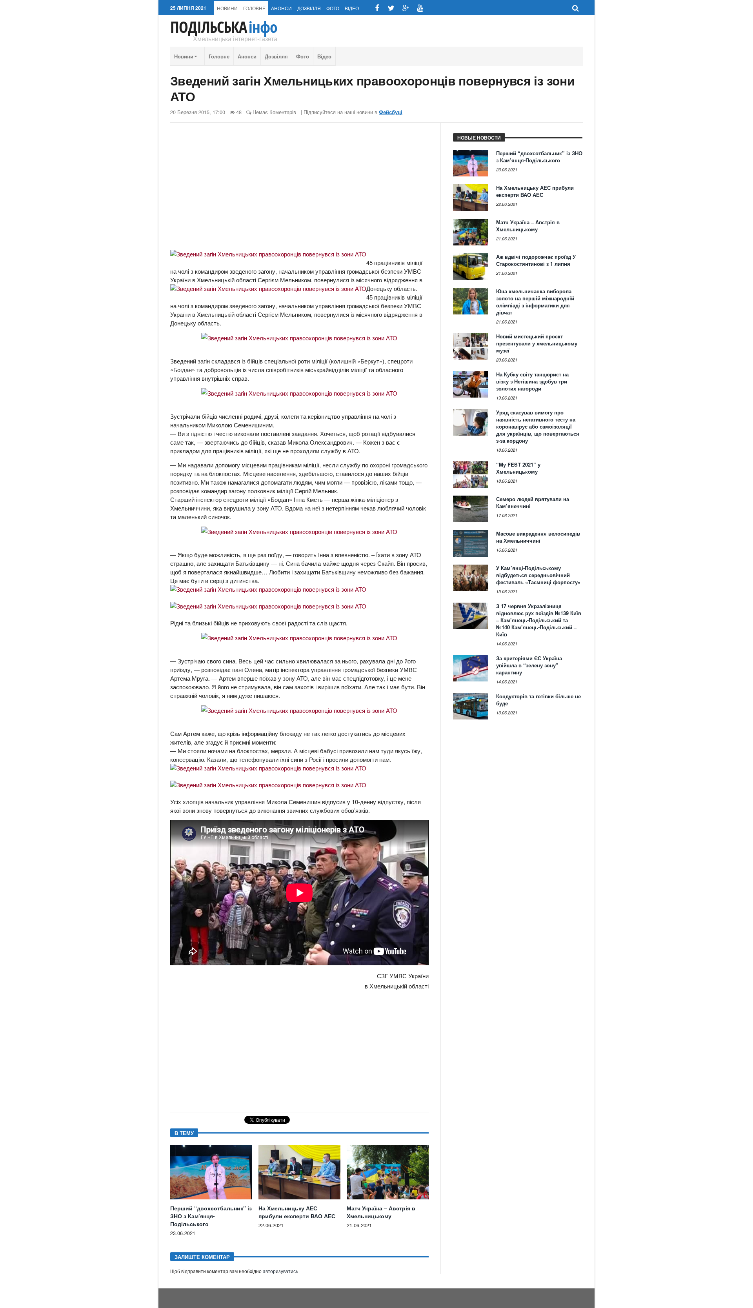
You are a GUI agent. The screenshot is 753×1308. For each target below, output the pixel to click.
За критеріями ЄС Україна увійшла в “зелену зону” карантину (529, 665)
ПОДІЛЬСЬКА (223, 27)
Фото (332, 8)
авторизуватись (280, 1271)
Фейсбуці (390, 112)
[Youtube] (420, 8)
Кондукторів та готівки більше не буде (538, 699)
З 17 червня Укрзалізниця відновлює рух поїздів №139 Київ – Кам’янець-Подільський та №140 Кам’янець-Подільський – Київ (538, 620)
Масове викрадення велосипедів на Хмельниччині (538, 537)
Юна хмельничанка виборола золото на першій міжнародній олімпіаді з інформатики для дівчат (535, 301)
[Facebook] (376, 8)
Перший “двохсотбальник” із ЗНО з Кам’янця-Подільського (211, 1216)
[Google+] (405, 8)
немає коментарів (274, 112)
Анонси (281, 8)
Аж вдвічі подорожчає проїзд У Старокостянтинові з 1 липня (536, 260)
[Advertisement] (299, 189)
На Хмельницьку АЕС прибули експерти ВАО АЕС (296, 1212)
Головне (254, 8)
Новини (227, 8)
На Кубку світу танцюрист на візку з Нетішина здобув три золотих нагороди (532, 381)
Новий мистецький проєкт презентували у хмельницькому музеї (536, 343)
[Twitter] (391, 8)
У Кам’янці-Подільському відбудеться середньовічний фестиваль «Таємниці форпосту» (538, 575)
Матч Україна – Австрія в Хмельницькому (381, 1212)
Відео (352, 8)
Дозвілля (309, 8)
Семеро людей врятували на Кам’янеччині (532, 502)
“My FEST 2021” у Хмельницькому (518, 468)
